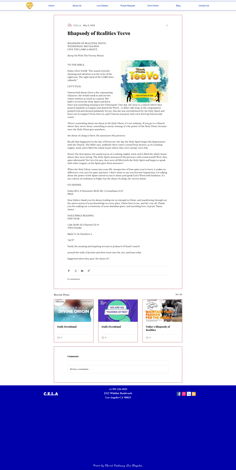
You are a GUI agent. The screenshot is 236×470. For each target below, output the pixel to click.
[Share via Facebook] (68, 270)
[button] (77, 6)
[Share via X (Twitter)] (75, 270)
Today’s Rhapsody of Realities (158, 328)
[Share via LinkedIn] (82, 270)
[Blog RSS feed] (194, 394)
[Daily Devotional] (73, 311)
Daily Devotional (67, 326)
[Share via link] (89, 270)
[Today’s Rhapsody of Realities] (162, 311)
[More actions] (167, 25)
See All (178, 294)
